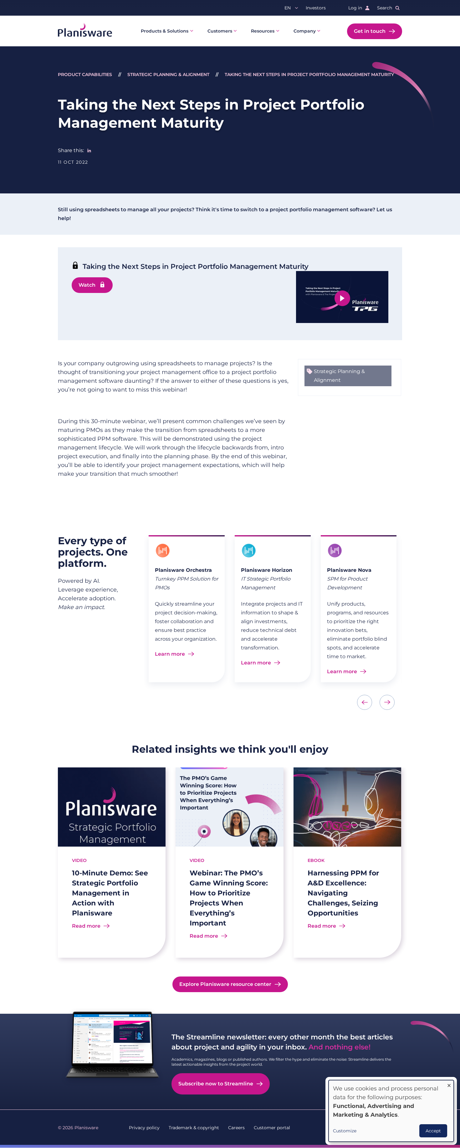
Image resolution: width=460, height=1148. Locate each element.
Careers (236, 1127)
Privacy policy (144, 1127)
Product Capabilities (85, 74)
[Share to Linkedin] (89, 150)
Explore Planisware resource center (225, 984)
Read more (86, 926)
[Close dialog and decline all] (449, 1084)
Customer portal (272, 1127)
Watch (87, 285)
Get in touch (370, 31)
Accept (433, 1131)
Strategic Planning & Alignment (168, 74)
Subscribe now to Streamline (215, 1084)
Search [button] (384, 8)
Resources (262, 31)
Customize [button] (344, 1131)
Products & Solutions (164, 31)
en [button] (287, 8)
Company (305, 31)
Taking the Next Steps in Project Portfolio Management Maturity (309, 74)
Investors (316, 8)
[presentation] (364, 702)
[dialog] (391, 1111)
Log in (355, 8)
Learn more (170, 654)
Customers (219, 31)
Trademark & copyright (194, 1127)
